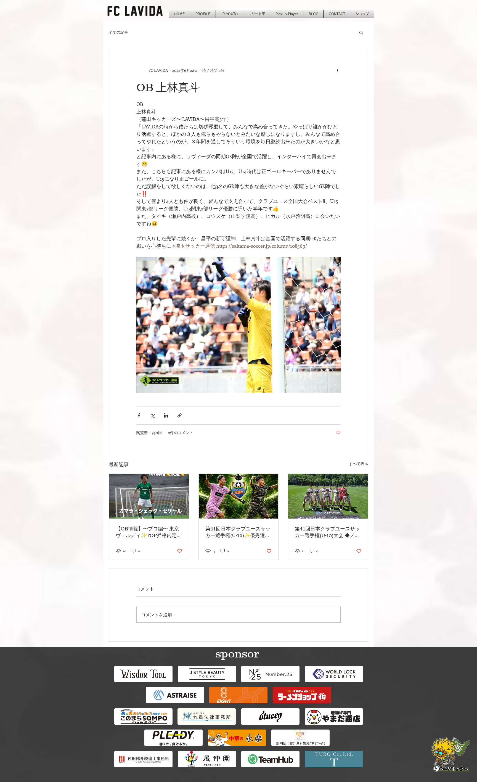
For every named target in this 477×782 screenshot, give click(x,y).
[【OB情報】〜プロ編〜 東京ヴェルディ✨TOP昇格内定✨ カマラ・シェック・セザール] (149, 496)
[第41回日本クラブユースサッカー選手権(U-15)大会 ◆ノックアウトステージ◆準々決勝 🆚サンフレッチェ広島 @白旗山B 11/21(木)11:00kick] (328, 496)
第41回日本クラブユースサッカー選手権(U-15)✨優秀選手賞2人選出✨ (238, 532)
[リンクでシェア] (179, 415)
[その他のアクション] (337, 70)
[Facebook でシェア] (139, 415)
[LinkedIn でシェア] (166, 415)
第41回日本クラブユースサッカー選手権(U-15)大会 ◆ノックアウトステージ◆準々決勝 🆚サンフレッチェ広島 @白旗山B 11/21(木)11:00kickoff (328, 532)
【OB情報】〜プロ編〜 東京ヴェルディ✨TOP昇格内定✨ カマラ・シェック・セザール (147, 532)
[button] (361, 32)
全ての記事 (118, 32)
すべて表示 (358, 463)
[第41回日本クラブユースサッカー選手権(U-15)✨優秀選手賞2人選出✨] (239, 496)
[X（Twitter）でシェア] (152, 415)
